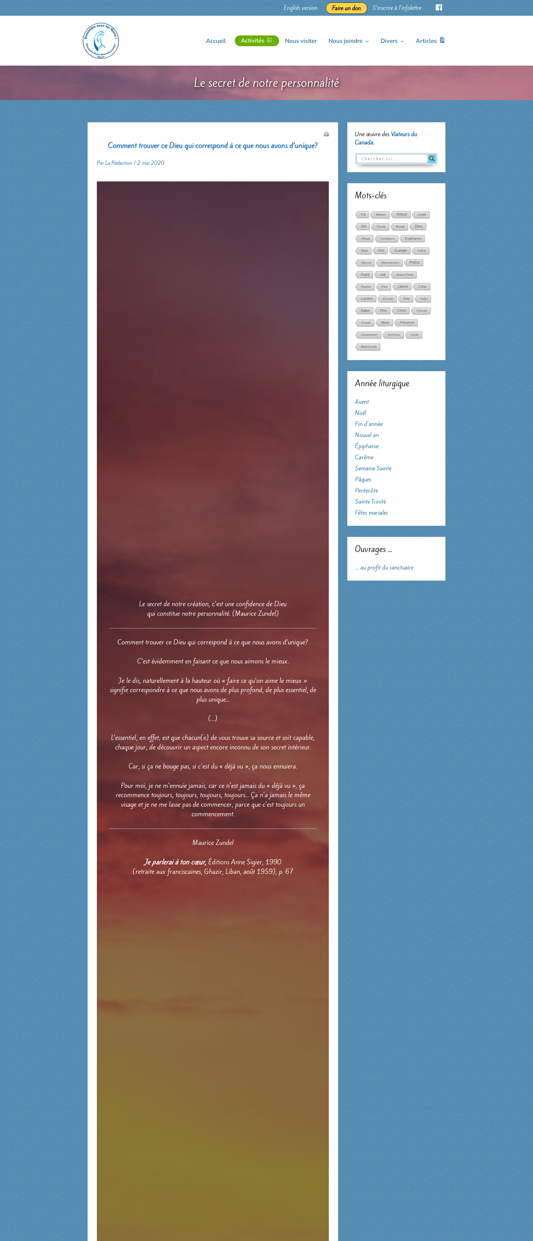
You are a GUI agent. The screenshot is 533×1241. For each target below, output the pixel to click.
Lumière (367, 298)
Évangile (401, 250)
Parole (381, 226)
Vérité (415, 334)
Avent (362, 402)
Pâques (363, 479)
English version (300, 8)
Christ (401, 310)
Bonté (400, 226)
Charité (366, 322)
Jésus (365, 238)
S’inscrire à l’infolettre (397, 8)
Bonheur (394, 334)
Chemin (421, 310)
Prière (415, 262)
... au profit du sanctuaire (384, 567)
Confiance (387, 238)
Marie (385, 322)
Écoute (388, 298)
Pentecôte (366, 490)
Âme (406, 298)
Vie (363, 226)
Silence (366, 262)
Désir (364, 250)
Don (381, 250)
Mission (381, 214)
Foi (363, 214)
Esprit (365, 274)
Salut (424, 298)
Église (365, 310)
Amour (401, 214)
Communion (369, 334)
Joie (383, 274)
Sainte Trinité (370, 501)
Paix (385, 286)
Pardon (366, 286)
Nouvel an (367, 435)
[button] (365, 41)
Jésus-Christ (404, 274)
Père (383, 310)
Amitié (422, 214)
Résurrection (390, 262)
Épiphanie (366, 446)
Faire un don (346, 8)
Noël (360, 413)
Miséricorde (369, 346)
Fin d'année (368, 424)
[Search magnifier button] (432, 158)
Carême (364, 457)
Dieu (419, 226)
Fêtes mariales (371, 513)
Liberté (403, 286)
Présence (407, 322)
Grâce (421, 250)
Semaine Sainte (373, 468)
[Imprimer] (326, 133)
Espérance (413, 238)
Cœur (422, 286)
